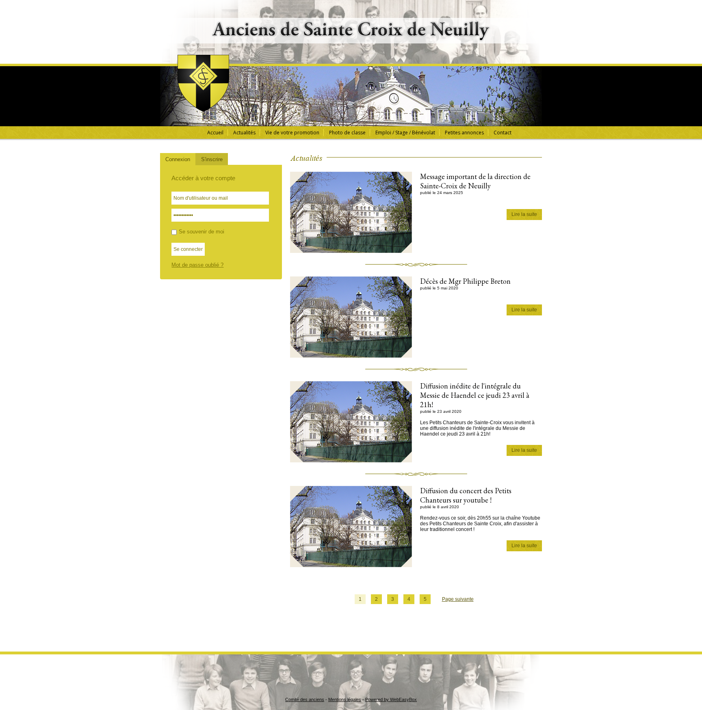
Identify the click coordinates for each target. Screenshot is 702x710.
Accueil (215, 132)
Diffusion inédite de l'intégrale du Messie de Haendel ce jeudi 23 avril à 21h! (474, 395)
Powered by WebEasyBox (391, 699)
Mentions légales (344, 699)
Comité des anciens (304, 699)
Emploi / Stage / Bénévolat (405, 132)
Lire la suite (524, 214)
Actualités (244, 132)
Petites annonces (464, 132)
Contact (502, 132)
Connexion (177, 159)
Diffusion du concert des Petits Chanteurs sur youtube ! (465, 495)
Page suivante (458, 599)
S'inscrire (212, 159)
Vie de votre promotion (292, 132)
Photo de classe (347, 132)
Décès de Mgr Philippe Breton (465, 281)
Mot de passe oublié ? (197, 265)
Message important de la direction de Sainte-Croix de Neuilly (475, 181)
